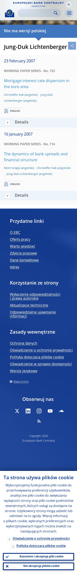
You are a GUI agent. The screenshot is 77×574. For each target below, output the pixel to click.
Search (56, 12)
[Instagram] (39, 411)
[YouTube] (50, 411)
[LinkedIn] (28, 411)
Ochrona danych (23, 343)
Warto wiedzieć (22, 246)
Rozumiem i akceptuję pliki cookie (42, 556)
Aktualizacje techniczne (29, 305)
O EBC (15, 232)
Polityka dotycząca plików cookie (37, 357)
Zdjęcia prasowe (23, 253)
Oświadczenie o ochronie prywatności (41, 350)
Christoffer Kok (14, 95)
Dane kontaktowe (24, 260)
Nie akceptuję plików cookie (41, 566)
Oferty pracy (20, 239)
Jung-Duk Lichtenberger (22, 174)
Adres (14, 267)
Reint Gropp (12, 168)
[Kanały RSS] (39, 421)
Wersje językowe (23, 371)
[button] (69, 5)
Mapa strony (21, 381)
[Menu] (69, 13)
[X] (17, 411)
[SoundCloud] (61, 411)
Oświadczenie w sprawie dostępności (41, 364)
